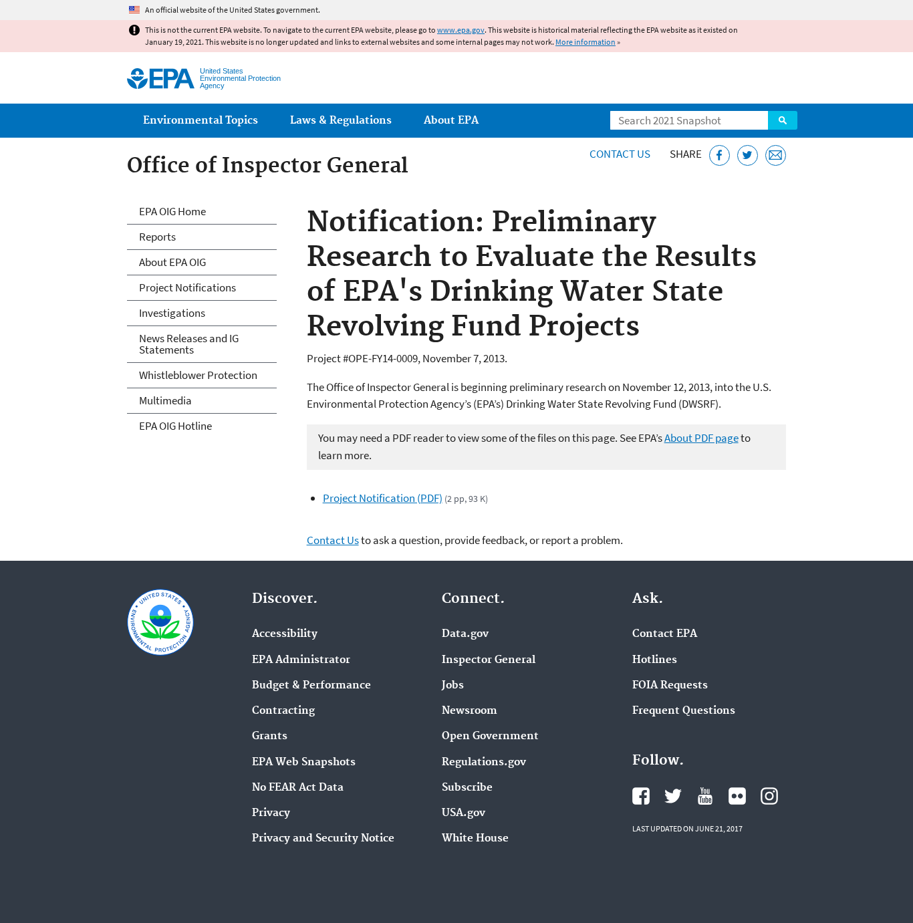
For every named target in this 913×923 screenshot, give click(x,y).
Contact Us (620, 153)
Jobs (453, 686)
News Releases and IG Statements (189, 344)
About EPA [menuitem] (451, 120)
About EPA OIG (172, 262)
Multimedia (165, 400)
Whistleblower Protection (198, 375)
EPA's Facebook (641, 796)
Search (782, 120)
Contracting (283, 711)
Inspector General (488, 660)
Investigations (172, 312)
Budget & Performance (311, 686)
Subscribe (467, 788)
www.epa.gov (461, 30)
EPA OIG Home (172, 211)
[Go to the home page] (160, 78)
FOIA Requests (670, 686)
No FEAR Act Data (298, 788)
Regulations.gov (484, 763)
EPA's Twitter (673, 796)
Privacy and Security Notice (323, 839)
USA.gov (463, 813)
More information (585, 42)
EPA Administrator (301, 660)
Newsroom (469, 711)
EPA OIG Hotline (175, 425)
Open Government (490, 737)
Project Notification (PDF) (382, 498)
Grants (269, 737)
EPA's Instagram (769, 796)
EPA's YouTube (705, 796)
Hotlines (654, 660)
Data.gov (465, 634)
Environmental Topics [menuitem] (200, 120)
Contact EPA (664, 634)
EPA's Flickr (737, 796)
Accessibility (284, 634)
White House (475, 839)
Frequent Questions (683, 711)
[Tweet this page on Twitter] (747, 155)
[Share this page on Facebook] (719, 155)
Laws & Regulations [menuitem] (341, 120)
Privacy (271, 813)
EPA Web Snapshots (304, 763)
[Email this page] (775, 155)
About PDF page (701, 437)
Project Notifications (187, 287)
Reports (157, 236)
